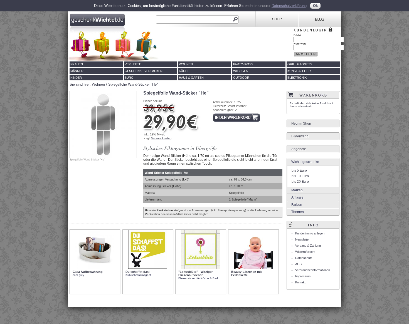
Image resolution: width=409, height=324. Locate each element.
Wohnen (186, 64)
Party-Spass (243, 64)
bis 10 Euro (300, 176)
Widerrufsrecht (305, 251)
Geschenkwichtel (97, 19)
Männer (76, 71)
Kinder (76, 77)
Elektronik (297, 77)
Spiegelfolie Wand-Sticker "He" (133, 84)
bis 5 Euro (299, 170)
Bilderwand (300, 136)
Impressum (303, 276)
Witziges (240, 71)
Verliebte (133, 64)
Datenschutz (303, 257)
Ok (315, 6)
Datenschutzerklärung (289, 6)
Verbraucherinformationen (312, 270)
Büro (129, 77)
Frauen (76, 64)
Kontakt (300, 282)
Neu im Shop (301, 123)
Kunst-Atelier (299, 71)
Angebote (298, 149)
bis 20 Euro (300, 182)
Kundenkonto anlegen (309, 233)
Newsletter (302, 239)
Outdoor (241, 77)
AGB (298, 264)
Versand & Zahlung (308, 245)
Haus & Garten (191, 77)
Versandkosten (161, 138)
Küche (184, 71)
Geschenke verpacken (143, 71)
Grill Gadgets (299, 64)
